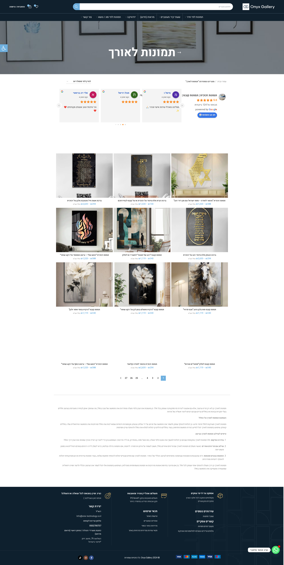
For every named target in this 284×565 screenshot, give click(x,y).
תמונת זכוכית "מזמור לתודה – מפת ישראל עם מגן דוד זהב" (199, 200)
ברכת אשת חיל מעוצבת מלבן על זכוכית (84, 200)
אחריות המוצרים (150, 520)
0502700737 (95, 525)
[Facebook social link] (91, 558)
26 (131, 378)
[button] (4, 48)
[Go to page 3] (118, 124)
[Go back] (179, 53)
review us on (208, 115)
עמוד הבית (221, 81)
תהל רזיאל (123, 93)
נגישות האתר (151, 516)
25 (136, 378)
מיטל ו (167, 93)
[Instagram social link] (86, 558)
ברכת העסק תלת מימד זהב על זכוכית (199, 255)
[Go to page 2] (120, 124)
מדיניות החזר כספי (149, 525)
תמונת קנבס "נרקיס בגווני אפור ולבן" (84, 309)
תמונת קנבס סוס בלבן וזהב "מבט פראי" (199, 309)
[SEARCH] (76, 6)
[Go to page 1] (123, 124)
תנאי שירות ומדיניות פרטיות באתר (143, 530)
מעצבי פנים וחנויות (205, 526)
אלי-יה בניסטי (80, 93)
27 (126, 378)
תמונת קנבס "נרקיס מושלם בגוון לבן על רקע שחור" (142, 309)
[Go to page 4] (115, 124)
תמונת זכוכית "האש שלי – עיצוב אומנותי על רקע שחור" (84, 255)
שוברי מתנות (208, 516)
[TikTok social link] (80, 558)
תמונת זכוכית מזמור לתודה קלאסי (142, 364)
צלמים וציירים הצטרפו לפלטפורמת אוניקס (196, 531)
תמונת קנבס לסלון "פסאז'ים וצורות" (199, 364)
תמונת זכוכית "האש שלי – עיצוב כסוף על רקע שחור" (84, 364)
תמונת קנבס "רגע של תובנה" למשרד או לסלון (142, 255)
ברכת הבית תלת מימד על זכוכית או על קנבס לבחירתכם (142, 200)
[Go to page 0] (125, 124)
